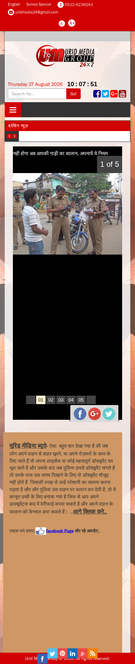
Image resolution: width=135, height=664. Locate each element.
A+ (72, 23)
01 (40, 400)
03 (60, 400)
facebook (77, 411)
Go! (73, 93)
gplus (92, 411)
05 (81, 400)
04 (70, 400)
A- (61, 23)
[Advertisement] (56, 586)
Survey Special (38, 4)
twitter (106, 411)
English (14, 4)
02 (50, 400)
